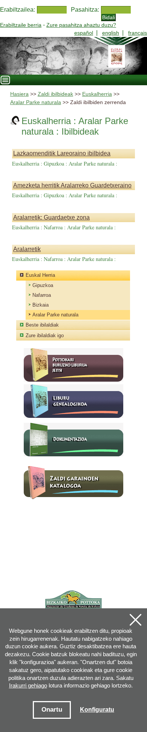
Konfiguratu (97, 709)
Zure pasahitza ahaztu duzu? (81, 25)
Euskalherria (97, 94)
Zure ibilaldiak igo (45, 335)
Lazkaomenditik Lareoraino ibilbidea (61, 153)
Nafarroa (41, 295)
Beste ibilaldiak (42, 325)
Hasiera (19, 94)
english (110, 33)
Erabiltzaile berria (20, 25)
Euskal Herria (40, 275)
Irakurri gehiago (28, 685)
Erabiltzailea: (17, 9)
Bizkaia (40, 305)
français (137, 33)
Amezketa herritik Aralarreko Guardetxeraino (72, 185)
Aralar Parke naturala (35, 102)
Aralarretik (27, 249)
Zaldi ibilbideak (55, 94)
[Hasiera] (73, 56)
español (83, 33)
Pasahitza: (85, 9)
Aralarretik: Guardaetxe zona (51, 217)
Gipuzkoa (42, 285)
